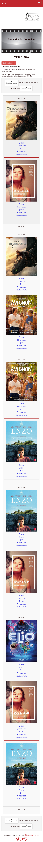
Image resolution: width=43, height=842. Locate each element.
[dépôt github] (21, 840)
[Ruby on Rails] (25, 840)
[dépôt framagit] (17, 840)
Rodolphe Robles (32, 835)
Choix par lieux (7, 63)
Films (4, 3)
